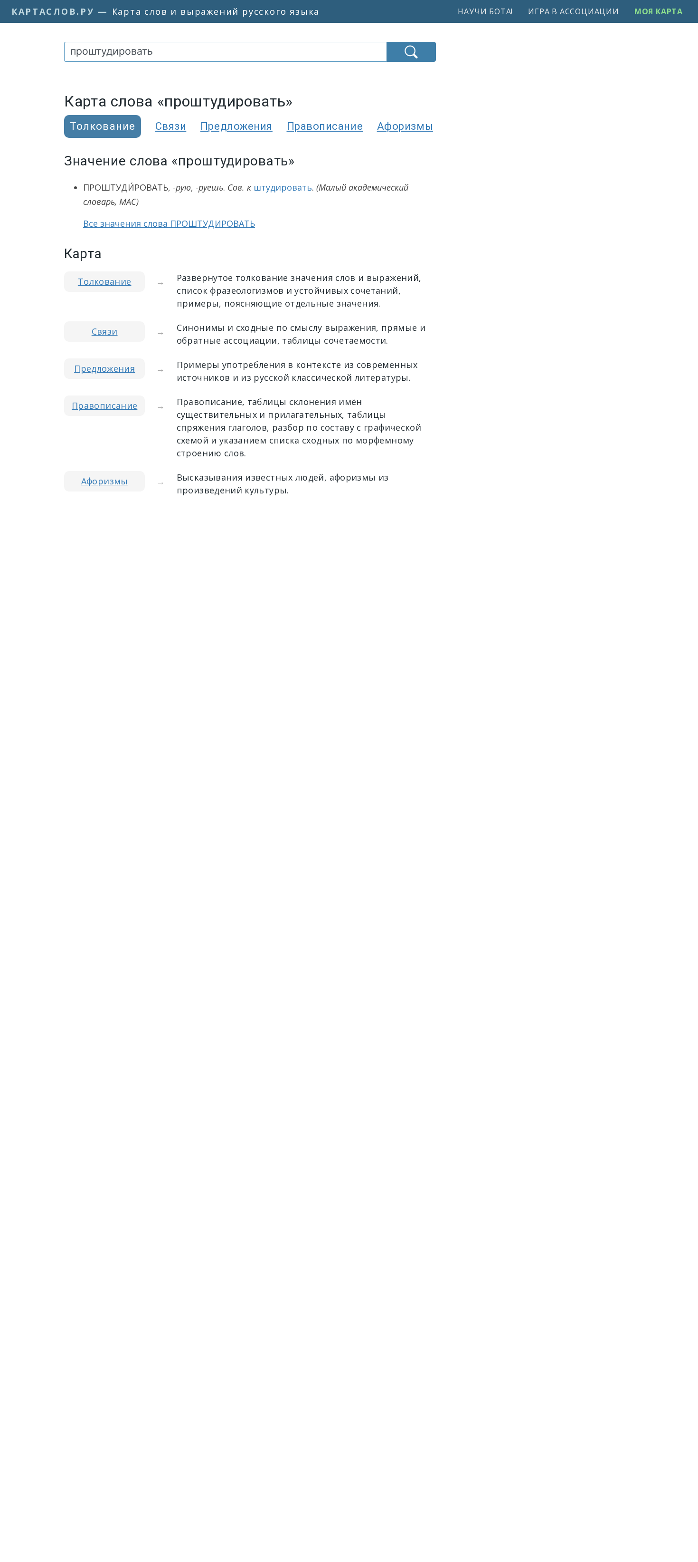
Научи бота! (485, 11)
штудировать (283, 187)
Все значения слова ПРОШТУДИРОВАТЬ (169, 223)
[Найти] (411, 51)
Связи (171, 126)
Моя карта (658, 11)
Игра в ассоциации (573, 11)
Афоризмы (405, 126)
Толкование (105, 281)
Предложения (236, 126)
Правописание (325, 126)
